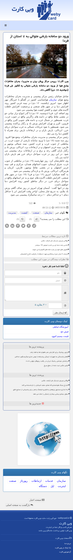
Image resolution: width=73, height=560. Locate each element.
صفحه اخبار (36, 500)
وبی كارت (23, 8)
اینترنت (62, 486)
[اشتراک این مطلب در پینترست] (17, 225)
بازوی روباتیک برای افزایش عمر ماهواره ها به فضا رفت (49, 352)
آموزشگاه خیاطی (60, 327)
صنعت (36, 213)
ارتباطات (36, 480)
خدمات (49, 480)
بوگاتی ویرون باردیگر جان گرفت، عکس (54, 240)
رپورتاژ (24, 480)
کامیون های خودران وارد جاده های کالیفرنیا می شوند (50, 249)
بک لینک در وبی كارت (63, 547)
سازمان (53, 99)
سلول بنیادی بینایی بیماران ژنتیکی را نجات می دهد (50, 394)
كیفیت (24, 213)
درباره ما (68, 543)
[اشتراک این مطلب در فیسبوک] (28, 225)
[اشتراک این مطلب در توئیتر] (23, 225)
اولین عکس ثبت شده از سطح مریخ (56, 365)
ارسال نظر (60, 312)
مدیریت (12, 213)
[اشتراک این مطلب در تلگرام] (34, 225)
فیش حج (64, 331)
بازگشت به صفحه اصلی (18, 505)
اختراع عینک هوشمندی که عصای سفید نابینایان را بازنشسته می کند (45, 385)
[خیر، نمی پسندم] (22, 219)
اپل (52, 486)
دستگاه (43, 486)
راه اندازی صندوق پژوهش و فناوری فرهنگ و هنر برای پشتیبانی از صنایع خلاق (40, 389)
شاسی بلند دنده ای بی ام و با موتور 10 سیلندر (51, 245)
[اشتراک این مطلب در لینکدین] (12, 225)
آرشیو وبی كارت (65, 552)
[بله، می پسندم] (36, 219)
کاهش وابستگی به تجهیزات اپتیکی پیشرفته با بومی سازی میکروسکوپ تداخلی (41, 356)
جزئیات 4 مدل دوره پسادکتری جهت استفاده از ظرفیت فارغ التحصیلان (44, 254)
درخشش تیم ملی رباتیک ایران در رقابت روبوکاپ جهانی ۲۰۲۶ (47, 361)
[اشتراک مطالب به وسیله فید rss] (7, 225)
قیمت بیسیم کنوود (60, 336)
